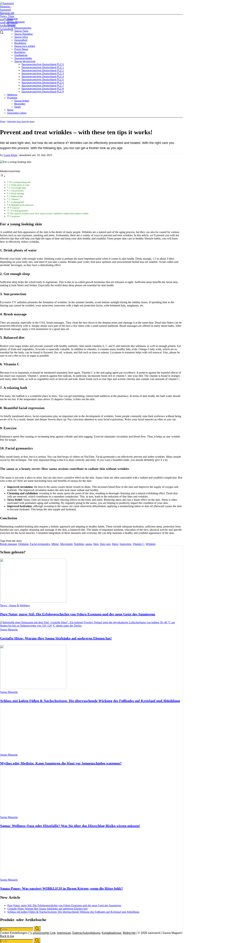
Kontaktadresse (111, 932)
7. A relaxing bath (16, 202)
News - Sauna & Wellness (15, 605)
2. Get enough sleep (17, 188)
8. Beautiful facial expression (21, 205)
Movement (66, 544)
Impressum (64, 932)
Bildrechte (129, 932)
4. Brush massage (16, 193)
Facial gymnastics (40, 544)
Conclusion (15, 216)
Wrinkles (151, 544)
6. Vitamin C (14, 199)
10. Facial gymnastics (19, 211)
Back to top (7, 936)
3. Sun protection (16, 191)
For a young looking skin (20, 182)
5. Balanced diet (16, 196)
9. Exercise (14, 208)
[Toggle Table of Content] (2, 176)
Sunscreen (125, 544)
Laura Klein (10, 155)
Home (2, 121)
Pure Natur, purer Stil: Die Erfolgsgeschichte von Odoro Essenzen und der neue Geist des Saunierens (77, 614)
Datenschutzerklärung (86, 932)
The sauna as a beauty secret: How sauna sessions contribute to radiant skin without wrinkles (49, 213)
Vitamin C (138, 544)
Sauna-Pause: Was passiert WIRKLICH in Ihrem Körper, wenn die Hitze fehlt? (61, 888)
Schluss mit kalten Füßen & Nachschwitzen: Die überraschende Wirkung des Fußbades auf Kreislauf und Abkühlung (90, 701)
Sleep (115, 544)
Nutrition (79, 544)
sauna (88, 544)
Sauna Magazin (9, 629)
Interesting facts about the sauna (20, 121)
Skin (95, 544)
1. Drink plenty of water (19, 185)
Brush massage (8, 544)
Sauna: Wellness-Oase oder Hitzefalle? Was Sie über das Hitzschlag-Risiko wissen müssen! (70, 826)
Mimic (55, 544)
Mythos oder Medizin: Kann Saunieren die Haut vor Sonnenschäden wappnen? (61, 763)
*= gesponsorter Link (42, 932)
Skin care (105, 544)
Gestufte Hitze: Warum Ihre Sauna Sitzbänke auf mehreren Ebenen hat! (56, 638)
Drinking (23, 544)
